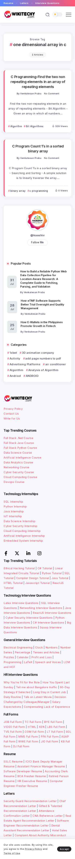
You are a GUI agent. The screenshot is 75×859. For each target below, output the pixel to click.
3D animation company (38, 352)
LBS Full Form (56, 727)
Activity (15, 358)
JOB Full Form (13, 722)
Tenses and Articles (46, 652)
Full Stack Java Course (19, 443)
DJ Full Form (21, 746)
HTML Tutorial (13, 583)
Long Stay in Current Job (49, 692)
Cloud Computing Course (20, 477)
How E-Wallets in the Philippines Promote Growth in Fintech (42, 324)
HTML (32, 727)
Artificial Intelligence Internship (24, 535)
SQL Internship (13, 501)
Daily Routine (12, 697)
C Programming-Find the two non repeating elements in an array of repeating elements (38, 82)
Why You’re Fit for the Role (22, 682)
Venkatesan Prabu (30, 93)
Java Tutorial (60, 578)
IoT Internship (13, 516)
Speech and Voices (48, 662)
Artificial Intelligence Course (22, 457)
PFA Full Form (50, 736)
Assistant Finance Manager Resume (41, 766)
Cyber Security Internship (21, 526)
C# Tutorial (45, 568)
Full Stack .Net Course (18, 438)
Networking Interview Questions (41, 608)
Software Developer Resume (23, 771)
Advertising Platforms (25, 364)
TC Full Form (33, 722)
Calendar (23, 657)
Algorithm (16, 370)
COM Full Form (34, 731)
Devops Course (14, 482)
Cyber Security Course (19, 472)
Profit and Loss (41, 657)
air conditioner (55, 364)
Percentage (22, 652)
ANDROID (32, 376)
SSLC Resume (13, 761)
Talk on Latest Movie (38, 697)
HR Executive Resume (32, 781)
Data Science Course (18, 452)
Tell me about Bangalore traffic (36, 687)
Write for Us (12, 418)
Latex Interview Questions (21, 603)
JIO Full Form (49, 741)
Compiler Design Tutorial (32, 578)
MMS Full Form (28, 736)
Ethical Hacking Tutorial (19, 568)
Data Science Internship (19, 521)
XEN (42, 727)
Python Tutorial (52, 573)
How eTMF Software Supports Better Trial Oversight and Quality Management (42, 304)
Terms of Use (12, 853)
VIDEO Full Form (14, 727)
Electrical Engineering (18, 647)
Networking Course (16, 467)
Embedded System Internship (23, 540)
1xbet (13, 352)
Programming (12, 662)
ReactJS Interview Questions (52, 612)
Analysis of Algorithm (43, 370)
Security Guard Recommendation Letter (30, 801)
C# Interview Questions (48, 622)
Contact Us (11, 413)
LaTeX (28, 662)
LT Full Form (55, 731)
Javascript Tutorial (37, 583)
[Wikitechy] (20, 14)
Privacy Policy (13, 408)
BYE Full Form (53, 722)
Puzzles (9, 657)
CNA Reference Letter (47, 815)
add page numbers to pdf (43, 358)
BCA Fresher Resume (31, 776)
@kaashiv (37, 235)
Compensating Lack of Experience (47, 706)
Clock (39, 647)
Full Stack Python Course (20, 447)
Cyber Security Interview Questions (29, 617)
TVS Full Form (13, 731)
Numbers (52, 647)
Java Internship (14, 511)
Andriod (15, 376)
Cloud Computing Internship (22, 531)
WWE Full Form (28, 741)
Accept (64, 849)
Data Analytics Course (18, 462)
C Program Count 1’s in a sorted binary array (38, 148)
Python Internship (15, 506)
